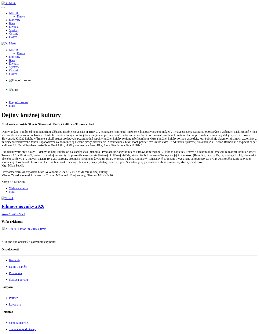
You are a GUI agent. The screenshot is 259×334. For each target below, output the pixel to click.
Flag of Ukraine (18, 102)
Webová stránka (18, 188)
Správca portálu (18, 279)
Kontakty (14, 260)
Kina (12, 105)
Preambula (15, 273)
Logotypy (15, 304)
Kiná (12, 23)
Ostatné (13, 33)
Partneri (13, 297)
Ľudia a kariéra (18, 266)
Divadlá (14, 26)
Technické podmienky (22, 329)
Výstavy (14, 30)
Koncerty (14, 19)
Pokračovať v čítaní (13, 214)
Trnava (21, 16)
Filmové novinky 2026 (23, 206)
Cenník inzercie (18, 322)
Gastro (13, 37)
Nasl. (12, 191)
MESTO (14, 13)
